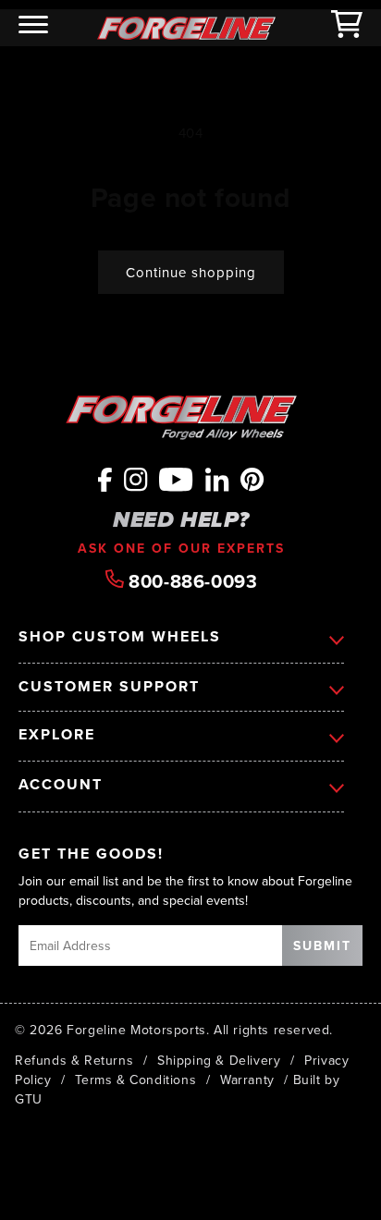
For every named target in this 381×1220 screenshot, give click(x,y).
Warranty (247, 1079)
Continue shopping (191, 272)
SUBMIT (322, 945)
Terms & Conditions (135, 1079)
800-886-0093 (191, 580)
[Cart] (347, 27)
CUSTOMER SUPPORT (109, 687)
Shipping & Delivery (218, 1060)
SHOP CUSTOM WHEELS (119, 636)
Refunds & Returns (74, 1060)
